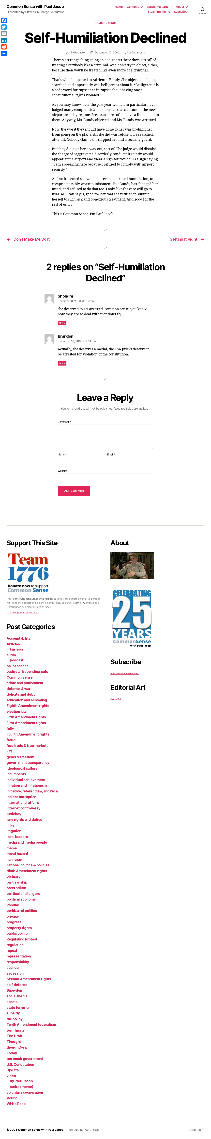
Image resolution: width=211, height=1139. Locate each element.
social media (17, 996)
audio (11, 655)
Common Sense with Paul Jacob (35, 7)
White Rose (16, 1104)
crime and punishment (25, 683)
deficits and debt (21, 694)
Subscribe (180, 11)
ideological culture (22, 768)
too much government (25, 1059)
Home (119, 6)
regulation (15, 945)
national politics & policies (28, 865)
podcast (16, 660)
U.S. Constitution (20, 1064)
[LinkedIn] (4, 40)
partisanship (17, 882)
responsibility (18, 962)
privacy (13, 916)
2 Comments (137, 52)
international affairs (23, 803)
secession (15, 973)
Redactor (80, 52)
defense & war (19, 689)
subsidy (13, 1013)
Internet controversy (23, 808)
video (11, 1076)
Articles (13, 644)
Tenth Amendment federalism (31, 1024)
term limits (15, 1030)
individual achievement (26, 780)
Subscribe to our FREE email (124, 673)
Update (13, 1070)
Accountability (18, 638)
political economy (21, 899)
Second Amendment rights (29, 979)
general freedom (20, 757)
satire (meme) (21, 1087)
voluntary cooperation (25, 1092)
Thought (14, 1042)
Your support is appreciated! (23, 612)
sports (12, 1002)
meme (12, 848)
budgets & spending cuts (27, 672)
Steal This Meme (159, 11)
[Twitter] (4, 27)
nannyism (14, 859)
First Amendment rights (26, 723)
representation (19, 956)
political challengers (23, 894)
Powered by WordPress (83, 1129)
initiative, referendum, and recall (33, 791)
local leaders (17, 837)
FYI (9, 751)
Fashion (16, 649)
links (10, 825)
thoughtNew (17, 1047)
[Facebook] (4, 20)
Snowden (14, 990)
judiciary (14, 814)
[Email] (4, 33)
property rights (19, 928)
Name (62, 454)
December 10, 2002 (107, 52)
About (180, 6)
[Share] (4, 53)
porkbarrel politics (22, 911)
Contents (133, 6)
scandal (13, 968)
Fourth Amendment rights (28, 734)
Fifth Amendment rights (26, 717)
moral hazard (17, 854)
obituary (13, 876)
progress (14, 922)
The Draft (14, 1036)
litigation (14, 831)
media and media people (27, 842)
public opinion (18, 933)
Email (111, 454)
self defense (17, 985)
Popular (13, 905)
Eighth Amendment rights (28, 706)
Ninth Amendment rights (27, 871)
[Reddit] (4, 47)
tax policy (14, 1019)
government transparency (28, 763)
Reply (62, 323)
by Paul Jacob (21, 1081)
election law (17, 711)
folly (10, 728)
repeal (12, 951)
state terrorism (19, 1007)
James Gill (115, 699)
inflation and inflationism (27, 785)
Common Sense (105, 23)
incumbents (16, 774)
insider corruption (21, 797)
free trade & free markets (27, 746)
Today (12, 1053)
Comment (64, 421)
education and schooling (27, 700)
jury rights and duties (24, 820)
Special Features (157, 6)
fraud (11, 740)
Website (62, 470)
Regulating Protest (22, 939)
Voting (12, 1098)
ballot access (18, 666)
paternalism (16, 888)
